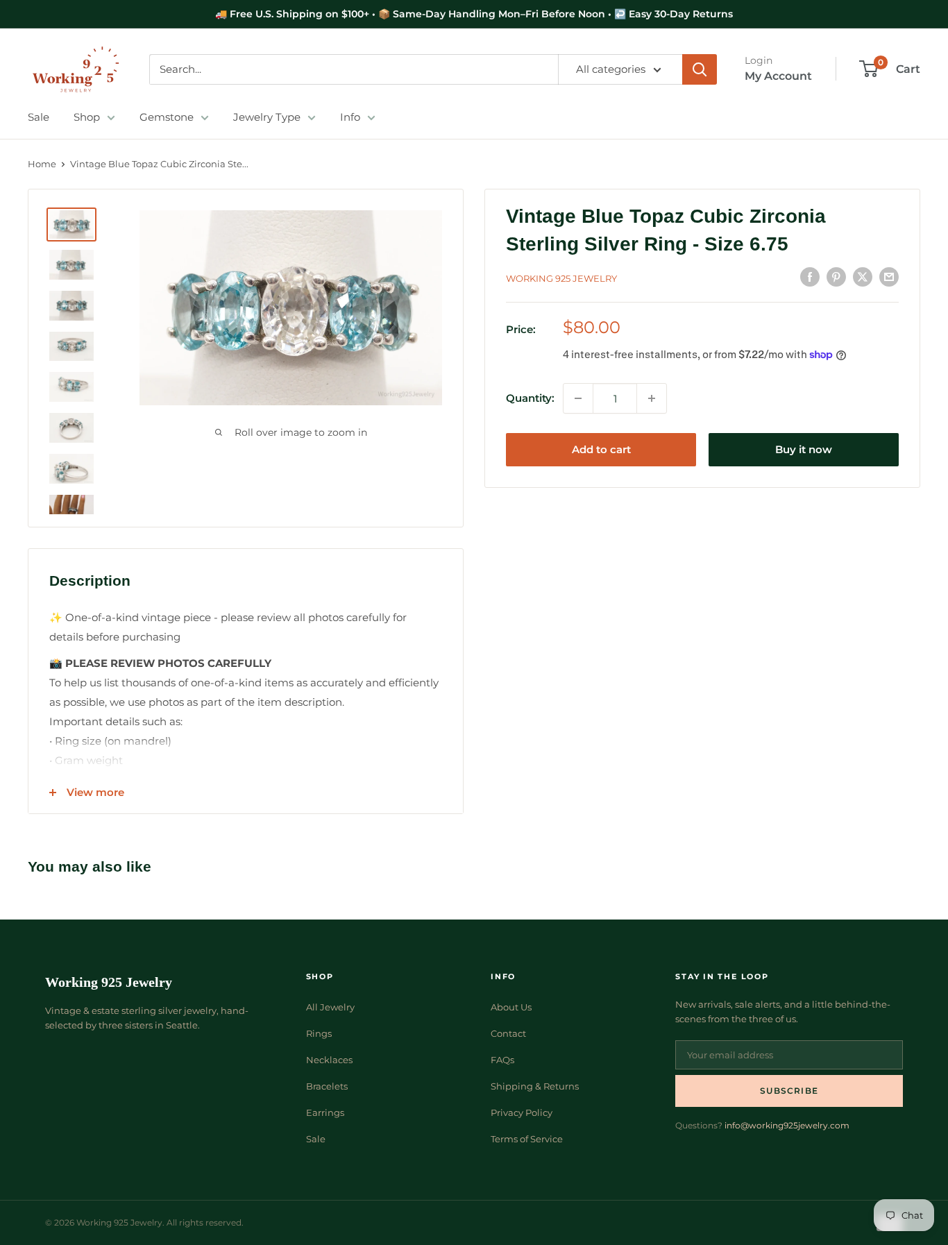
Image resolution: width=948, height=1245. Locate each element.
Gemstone (166, 117)
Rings (319, 1033)
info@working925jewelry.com (787, 1125)
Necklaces (329, 1059)
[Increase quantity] (651, 398)
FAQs (502, 1059)
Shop (87, 117)
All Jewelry (330, 1007)
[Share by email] (889, 276)
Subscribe (789, 1090)
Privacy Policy (521, 1112)
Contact (508, 1033)
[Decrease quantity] (578, 398)
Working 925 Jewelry (561, 278)
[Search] (699, 69)
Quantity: (530, 398)
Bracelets (327, 1086)
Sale (38, 117)
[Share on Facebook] (810, 276)
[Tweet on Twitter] (862, 276)
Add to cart (601, 449)
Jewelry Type (267, 117)
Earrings (325, 1112)
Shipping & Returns (535, 1086)
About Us (511, 1007)
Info (350, 117)
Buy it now (803, 449)
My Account (778, 76)
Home (42, 163)
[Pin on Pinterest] (836, 276)
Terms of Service (527, 1138)
